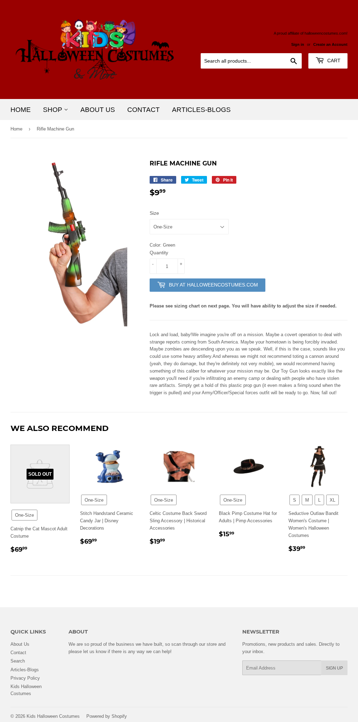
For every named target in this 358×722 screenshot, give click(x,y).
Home (20, 109)
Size (154, 213)
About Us (97, 109)
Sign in (297, 44)
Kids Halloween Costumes (53, 716)
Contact (143, 109)
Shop (53, 109)
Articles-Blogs (201, 109)
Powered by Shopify (106, 716)
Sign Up (334, 668)
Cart (333, 60)
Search (17, 661)
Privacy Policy (25, 678)
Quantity (159, 252)
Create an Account (330, 44)
